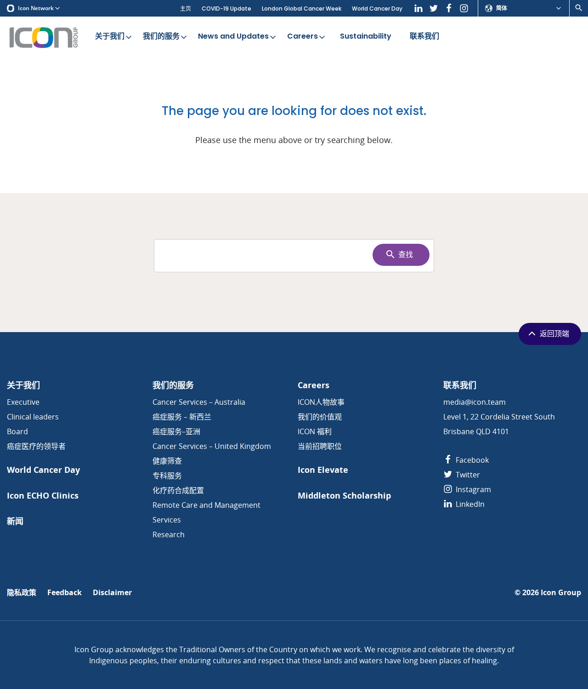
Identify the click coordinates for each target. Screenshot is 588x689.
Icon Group (561, 592)
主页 (185, 8)
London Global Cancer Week (301, 8)
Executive (23, 402)
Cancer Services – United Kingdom (212, 446)
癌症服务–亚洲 (176, 431)
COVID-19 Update (226, 8)
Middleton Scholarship (344, 495)
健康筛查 (167, 461)
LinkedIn (469, 504)
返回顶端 (554, 333)
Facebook (471, 460)
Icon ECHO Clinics (43, 495)
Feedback (64, 592)
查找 (405, 254)
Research (169, 534)
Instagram (472, 489)
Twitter (467, 475)
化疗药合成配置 (178, 490)
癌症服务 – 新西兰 (182, 417)
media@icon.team (474, 402)
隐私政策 (21, 592)
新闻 (15, 521)
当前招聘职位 (320, 446)
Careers (302, 36)
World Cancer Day (377, 8)
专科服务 (167, 476)
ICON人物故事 (321, 402)
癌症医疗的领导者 (36, 446)
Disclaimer (112, 592)
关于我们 (109, 36)
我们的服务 (161, 36)
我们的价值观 (320, 417)
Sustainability (365, 36)
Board (17, 431)
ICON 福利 (315, 431)
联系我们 (424, 36)
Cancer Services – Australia (199, 402)
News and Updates (233, 36)
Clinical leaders (33, 417)
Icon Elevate (323, 470)
